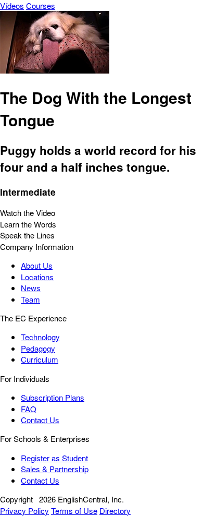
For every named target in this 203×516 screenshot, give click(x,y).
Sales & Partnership (54, 468)
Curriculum (39, 359)
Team (30, 299)
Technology (40, 336)
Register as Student (54, 457)
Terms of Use (74, 510)
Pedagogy (38, 348)
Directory (115, 510)
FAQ (28, 408)
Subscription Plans (52, 397)
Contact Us (40, 419)
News (31, 287)
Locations (37, 276)
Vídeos (12, 5)
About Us (37, 265)
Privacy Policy (24, 510)
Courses (40, 5)
